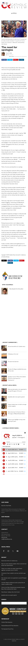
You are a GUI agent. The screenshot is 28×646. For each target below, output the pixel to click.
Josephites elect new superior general (16, 397)
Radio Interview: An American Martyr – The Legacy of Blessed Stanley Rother (17, 412)
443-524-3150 (4, 537)
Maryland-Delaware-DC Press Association (9, 625)
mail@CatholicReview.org (6, 539)
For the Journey (23, 56)
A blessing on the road (13, 354)
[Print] (2, 260)
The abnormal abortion (13, 361)
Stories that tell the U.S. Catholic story (16, 346)
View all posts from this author (16, 289)
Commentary (17, 56)
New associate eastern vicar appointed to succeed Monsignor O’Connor (17, 390)
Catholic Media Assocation (6, 622)
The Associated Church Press (7, 629)
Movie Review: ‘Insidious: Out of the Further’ (10, 592)
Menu (14, 13)
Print (4, 260)
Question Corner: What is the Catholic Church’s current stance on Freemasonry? (17, 378)
